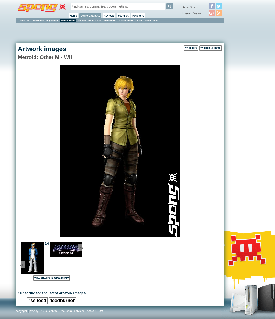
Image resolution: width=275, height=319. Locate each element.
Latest (21, 20)
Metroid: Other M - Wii (45, 57)
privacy (33, 311)
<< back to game (210, 47)
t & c (44, 311)
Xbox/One (38, 20)
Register (197, 13)
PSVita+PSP (94, 20)
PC (28, 20)
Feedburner (62, 300)
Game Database (90, 15)
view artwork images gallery (51, 277)
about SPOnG (95, 311)
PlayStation (52, 20)
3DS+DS (81, 20)
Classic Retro (125, 20)
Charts (138, 20)
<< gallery (191, 47)
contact (53, 311)
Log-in (186, 13)
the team (66, 311)
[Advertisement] (243, 88)
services (79, 311)
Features (123, 15)
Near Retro (110, 20)
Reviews (109, 15)
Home (73, 15)
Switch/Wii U (68, 20)
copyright (21, 311)
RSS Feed (37, 300)
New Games (151, 20)
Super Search (190, 7)
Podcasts (138, 15)
